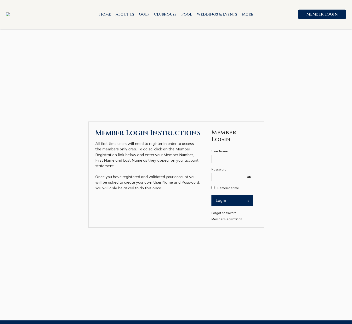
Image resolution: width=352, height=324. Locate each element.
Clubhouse (165, 14)
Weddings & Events (217, 14)
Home (105, 14)
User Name (219, 151)
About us (125, 14)
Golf (144, 14)
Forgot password (224, 213)
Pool (186, 14)
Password (219, 169)
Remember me (228, 188)
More (247, 14)
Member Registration (226, 219)
